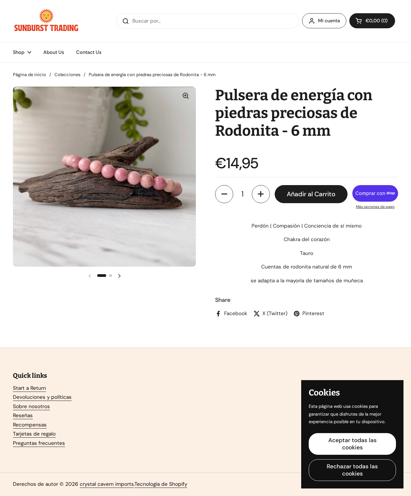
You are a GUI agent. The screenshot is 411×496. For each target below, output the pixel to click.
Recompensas (30, 424)
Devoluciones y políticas (42, 397)
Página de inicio (29, 75)
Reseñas (23, 415)
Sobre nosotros (31, 406)
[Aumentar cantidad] (261, 194)
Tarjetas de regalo (34, 433)
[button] (372, 20)
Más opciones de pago (375, 206)
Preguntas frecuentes (39, 443)
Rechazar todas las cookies (352, 470)
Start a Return (29, 388)
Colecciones (67, 75)
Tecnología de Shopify (160, 484)
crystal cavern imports (107, 484)
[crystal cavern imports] (46, 21)
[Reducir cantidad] (224, 194)
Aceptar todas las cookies (352, 443)
